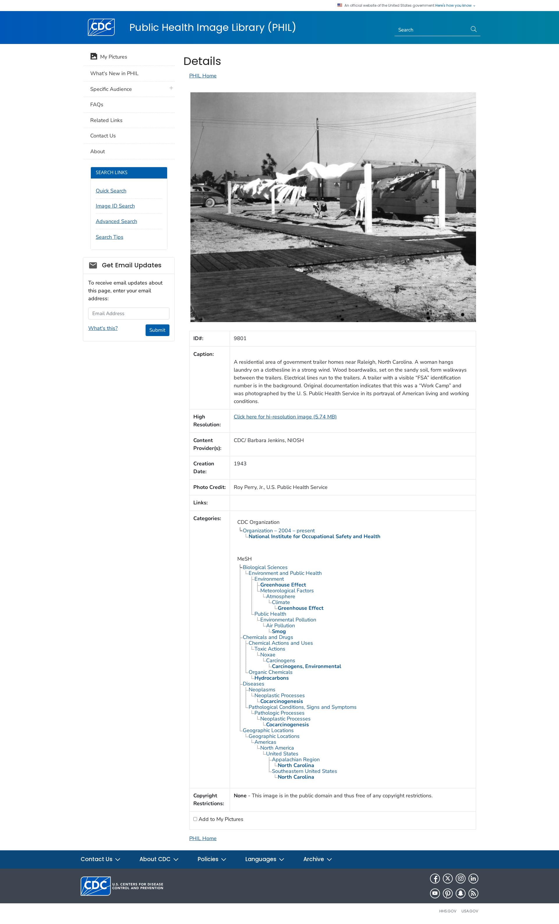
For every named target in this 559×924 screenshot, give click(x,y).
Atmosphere (280, 596)
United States (282, 753)
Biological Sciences (265, 567)
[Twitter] (448, 879)
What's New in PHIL (114, 73)
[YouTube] (435, 893)
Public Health (270, 613)
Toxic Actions (269, 648)
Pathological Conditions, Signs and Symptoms (303, 707)
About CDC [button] (155, 859)
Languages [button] (261, 859)
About (97, 151)
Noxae (267, 654)
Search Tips (109, 237)
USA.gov (469, 911)
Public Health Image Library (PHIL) (212, 27)
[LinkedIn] (473, 879)
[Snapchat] (461, 893)
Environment (269, 578)
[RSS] (473, 893)
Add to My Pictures (220, 819)
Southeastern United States (304, 771)
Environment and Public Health (285, 573)
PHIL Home (203, 75)
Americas (265, 742)
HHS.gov (448, 911)
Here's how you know (454, 5)
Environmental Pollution (288, 619)
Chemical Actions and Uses (281, 642)
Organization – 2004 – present (279, 530)
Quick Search (111, 190)
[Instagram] (461, 879)
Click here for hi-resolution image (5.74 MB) (285, 416)
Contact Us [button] (97, 859)
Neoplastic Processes (279, 695)
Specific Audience (111, 89)
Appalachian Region (296, 759)
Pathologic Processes (279, 712)
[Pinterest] (448, 893)
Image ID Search (115, 205)
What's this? (103, 328)
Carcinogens (280, 660)
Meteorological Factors (287, 590)
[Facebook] (435, 879)
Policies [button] (209, 859)
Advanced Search (116, 221)
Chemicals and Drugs (268, 637)
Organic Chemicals (271, 672)
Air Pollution (280, 625)
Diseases (253, 683)
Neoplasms (262, 689)
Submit (157, 330)
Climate (281, 602)
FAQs (96, 104)
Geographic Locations (268, 730)
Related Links (106, 120)
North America (277, 747)
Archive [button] (314, 859)
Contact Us (103, 135)
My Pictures (112, 56)
